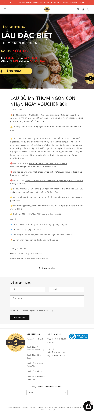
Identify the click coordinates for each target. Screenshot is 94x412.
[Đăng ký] (65, 392)
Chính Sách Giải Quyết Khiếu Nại (36, 377)
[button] (4, 9)
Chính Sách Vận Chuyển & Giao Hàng (35, 348)
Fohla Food (17, 407)
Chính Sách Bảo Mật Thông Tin (35, 364)
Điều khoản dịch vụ (80, 407)
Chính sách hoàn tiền (44, 407)
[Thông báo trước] (4, 2)
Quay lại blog (49, 268)
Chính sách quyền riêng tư (62, 407)
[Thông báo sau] (89, 2)
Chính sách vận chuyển (48, 410)
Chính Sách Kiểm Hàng (34, 356)
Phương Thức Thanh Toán (35, 340)
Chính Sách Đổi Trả (35, 371)
